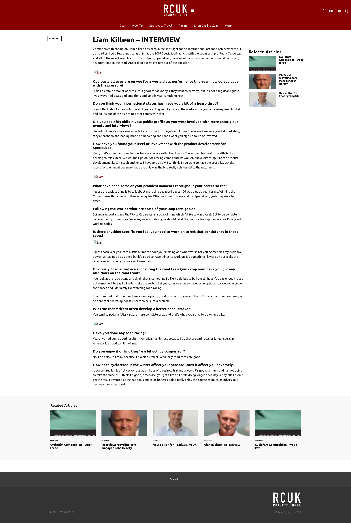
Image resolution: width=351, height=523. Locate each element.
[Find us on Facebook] (322, 11)
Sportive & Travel (160, 25)
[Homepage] (287, 498)
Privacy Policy (66, 512)
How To (137, 25)
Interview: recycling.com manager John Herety (276, 81)
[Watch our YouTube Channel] (330, 11)
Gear (123, 25)
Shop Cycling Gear (206, 25)
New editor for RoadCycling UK (276, 99)
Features (54, 38)
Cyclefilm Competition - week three (276, 63)
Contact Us (175, 479)
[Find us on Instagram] (338, 11)
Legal (53, 512)
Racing (183, 25)
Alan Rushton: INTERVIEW (227, 430)
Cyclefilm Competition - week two (278, 432)
